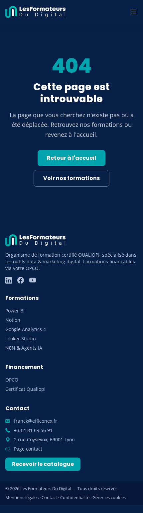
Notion (12, 320)
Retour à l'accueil (71, 158)
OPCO (11, 380)
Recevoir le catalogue (43, 464)
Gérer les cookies (109, 497)
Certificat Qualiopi (25, 389)
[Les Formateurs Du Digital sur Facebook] (20, 280)
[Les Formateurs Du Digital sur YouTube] (32, 280)
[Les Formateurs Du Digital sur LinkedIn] (8, 280)
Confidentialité (74, 497)
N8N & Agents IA (23, 348)
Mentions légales (22, 497)
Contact (49, 497)
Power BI (15, 310)
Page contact (27, 449)
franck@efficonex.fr (35, 421)
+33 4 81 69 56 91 (33, 430)
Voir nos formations (71, 178)
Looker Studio (20, 338)
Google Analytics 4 (25, 329)
